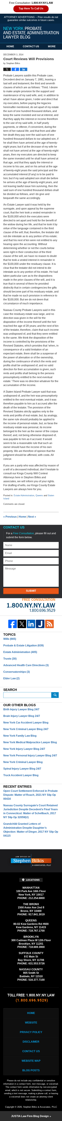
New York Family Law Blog (20, 735)
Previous (10, 516)
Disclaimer (31, 1041)
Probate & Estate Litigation (23, 645)
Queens (39, 495)
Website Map (31, 1060)
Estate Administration (24, 495)
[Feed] (49, 624)
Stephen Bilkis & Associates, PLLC (40, 1107)
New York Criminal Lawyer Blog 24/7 (25, 729)
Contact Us (31, 46)
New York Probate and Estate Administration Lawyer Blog (31, 33)
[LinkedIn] (31, 624)
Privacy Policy (31, 1032)
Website (31, 1022)
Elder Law (11, 678)
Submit (31, 590)
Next (32, 516)
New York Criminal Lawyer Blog (23, 762)
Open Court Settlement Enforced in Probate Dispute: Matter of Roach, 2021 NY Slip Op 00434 (30, 794)
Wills (9, 638)
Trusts (10, 658)
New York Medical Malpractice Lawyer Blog (30, 742)
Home (10, 46)
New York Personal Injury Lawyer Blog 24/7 (30, 755)
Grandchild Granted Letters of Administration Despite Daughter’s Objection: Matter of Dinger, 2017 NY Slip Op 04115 (30, 829)
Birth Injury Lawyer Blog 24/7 (21, 709)
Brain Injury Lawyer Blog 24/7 (21, 716)
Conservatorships (16, 671)
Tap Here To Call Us (31, 8)
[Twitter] (21, 624)
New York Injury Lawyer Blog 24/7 (24, 748)
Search (55, 695)
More (52, 46)
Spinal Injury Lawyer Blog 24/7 (22, 768)
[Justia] (40, 624)
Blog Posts (31, 1070)
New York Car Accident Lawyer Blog (25, 722)
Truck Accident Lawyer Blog (21, 775)
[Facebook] (12, 624)
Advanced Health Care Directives (26, 665)
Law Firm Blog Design (30, 1116)
